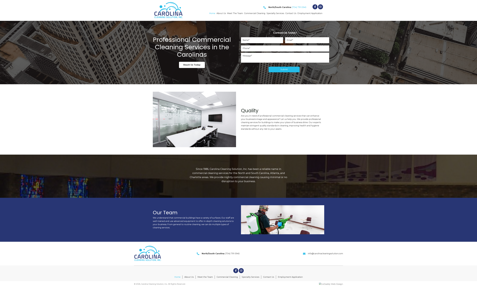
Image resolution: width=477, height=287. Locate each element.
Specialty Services (250, 277)
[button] (315, 6)
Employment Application (290, 277)
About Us (189, 277)
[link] (212, 13)
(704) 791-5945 (299, 7)
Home (177, 277)
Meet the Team (205, 277)
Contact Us (268, 277)
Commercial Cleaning (227, 277)
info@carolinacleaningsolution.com (325, 253)
